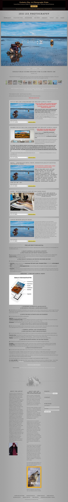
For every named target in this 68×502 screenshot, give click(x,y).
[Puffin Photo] (20, 83)
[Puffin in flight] (10, 83)
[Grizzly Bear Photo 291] (40, 83)
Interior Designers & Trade (48, 497)
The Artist (37, 17)
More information (46, 118)
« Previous (28, 68)
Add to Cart (32, 122)
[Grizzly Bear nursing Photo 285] (30, 83)
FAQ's (57, 17)
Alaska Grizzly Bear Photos (39, 89)
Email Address (47, 405)
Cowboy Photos (41, 495)
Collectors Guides (18, 17)
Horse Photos (50, 495)
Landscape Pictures (19, 495)
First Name (46, 408)
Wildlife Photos (31, 495)
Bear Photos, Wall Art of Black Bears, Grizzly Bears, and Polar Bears (32, 367)
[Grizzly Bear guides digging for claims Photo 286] (55, 83)
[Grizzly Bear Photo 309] (45, 83)
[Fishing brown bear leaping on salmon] (60, 83)
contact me (37, 152)
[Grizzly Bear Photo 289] (35, 83)
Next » (40, 68)
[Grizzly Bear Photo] (15, 83)
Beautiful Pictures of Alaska (50, 367)
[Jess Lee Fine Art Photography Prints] (34, 14)
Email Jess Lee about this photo (34, 364)
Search (62, 17)
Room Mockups (17, 497)
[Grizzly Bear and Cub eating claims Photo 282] (25, 83)
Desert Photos (26, 497)
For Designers (28, 17)
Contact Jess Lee (47, 399)
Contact (52, 17)
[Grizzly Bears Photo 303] (50, 83)
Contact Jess (21, 361)
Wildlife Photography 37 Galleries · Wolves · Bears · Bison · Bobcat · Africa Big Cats (26, 88)
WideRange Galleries (40, 499)
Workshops (44, 17)
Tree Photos (35, 497)
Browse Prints (7, 17)
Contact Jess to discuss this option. (18, 150)
